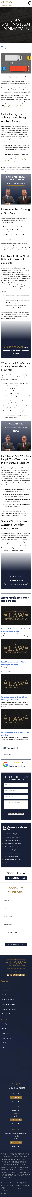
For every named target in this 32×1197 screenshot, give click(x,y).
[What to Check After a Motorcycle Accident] (16, 719)
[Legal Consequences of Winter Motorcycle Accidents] (16, 649)
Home (2, 46)
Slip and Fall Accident (9, 1009)
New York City (7, 1038)
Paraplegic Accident (8, 1004)
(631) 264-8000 (16, 1143)
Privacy (18, 1183)
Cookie (18, 1185)
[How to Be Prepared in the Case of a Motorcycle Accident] (16, 615)
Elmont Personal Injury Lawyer (12, 850)
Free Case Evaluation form (16, 427)
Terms (24, 1183)
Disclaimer (25, 1185)
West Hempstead (7, 1048)
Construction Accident (9, 995)
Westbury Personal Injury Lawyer (12, 840)
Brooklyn (5, 1024)
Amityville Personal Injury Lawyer (12, 853)
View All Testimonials (16, 878)
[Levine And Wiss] (6, 3)
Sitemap (18, 1188)
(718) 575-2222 (16, 1120)
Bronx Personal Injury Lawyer (11, 856)
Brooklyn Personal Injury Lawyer (12, 834)
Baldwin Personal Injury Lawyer (12, 862)
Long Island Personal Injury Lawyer (13, 843)
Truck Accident (7, 1014)
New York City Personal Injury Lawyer (13, 837)
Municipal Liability (8, 999)
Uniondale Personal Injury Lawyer (13, 859)
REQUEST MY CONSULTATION (16, 813)
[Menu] (29, 3)
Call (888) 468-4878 (16, 577)
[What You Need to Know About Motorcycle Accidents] (16, 684)
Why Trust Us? (7, 754)
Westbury (5, 1043)
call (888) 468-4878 (16, 183)
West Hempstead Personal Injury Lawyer (14, 846)
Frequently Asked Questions (10, 46)
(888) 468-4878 (16, 971)
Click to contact (13, 347)
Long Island (5, 985)
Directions (16, 1101)
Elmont (4, 1028)
